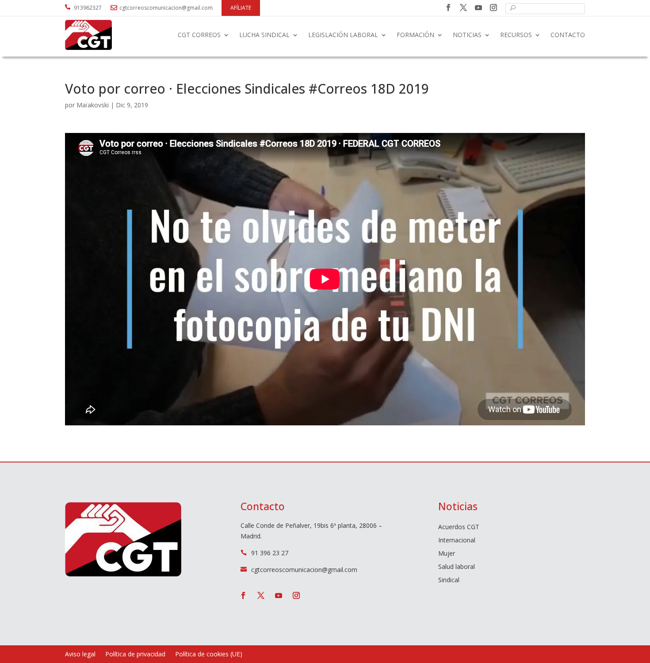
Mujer (446, 553)
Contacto (568, 34)
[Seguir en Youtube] (478, 7)
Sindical (448, 580)
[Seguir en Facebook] (448, 7)
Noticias (467, 34)
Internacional (456, 540)
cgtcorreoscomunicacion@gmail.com (166, 7)
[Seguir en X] (463, 7)
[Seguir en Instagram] (493, 7)
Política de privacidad (135, 654)
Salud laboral (456, 567)
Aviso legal (80, 654)
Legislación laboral (343, 34)
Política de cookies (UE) (208, 654)
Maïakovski (92, 105)
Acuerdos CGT (458, 527)
